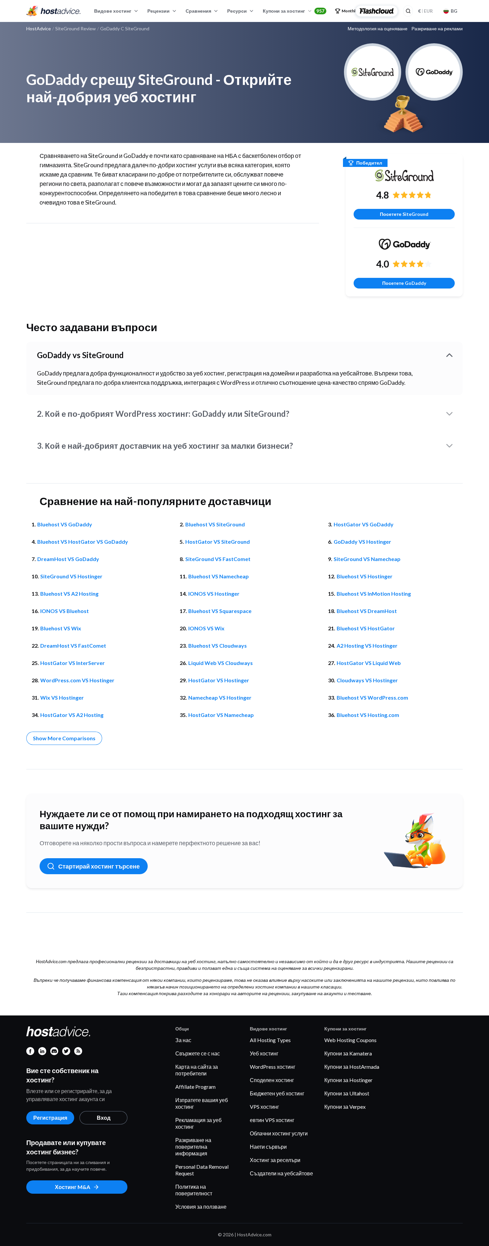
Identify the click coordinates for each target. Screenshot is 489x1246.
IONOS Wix (206, 628)
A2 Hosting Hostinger (367, 645)
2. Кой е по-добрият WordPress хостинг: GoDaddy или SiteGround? (163, 413)
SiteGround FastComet (217, 559)
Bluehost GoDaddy (64, 524)
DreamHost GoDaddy (68, 559)
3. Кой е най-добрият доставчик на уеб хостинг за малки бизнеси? (165, 445)
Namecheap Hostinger (219, 697)
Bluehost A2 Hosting (69, 593)
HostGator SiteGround (217, 541)
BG (454, 11)
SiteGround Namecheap (367, 559)
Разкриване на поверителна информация (193, 1146)
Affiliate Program (195, 1086)
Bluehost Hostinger (365, 576)
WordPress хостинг (272, 1066)
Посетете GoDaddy (404, 283)
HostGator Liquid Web (369, 663)
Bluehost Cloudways (217, 645)
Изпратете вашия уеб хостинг (201, 1103)
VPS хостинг (264, 1106)
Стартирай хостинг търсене (99, 866)
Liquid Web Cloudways (220, 663)
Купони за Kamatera (348, 1053)
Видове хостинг (112, 11)
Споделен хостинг (272, 1080)
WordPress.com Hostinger (77, 680)
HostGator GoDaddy (364, 524)
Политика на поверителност (193, 1189)
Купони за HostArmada (351, 1066)
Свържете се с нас (197, 1053)
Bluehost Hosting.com (368, 715)
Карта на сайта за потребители (196, 1069)
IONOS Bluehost (64, 611)
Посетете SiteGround (404, 214)
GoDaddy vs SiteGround (80, 355)
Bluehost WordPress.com (372, 697)
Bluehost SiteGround (215, 524)
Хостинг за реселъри (275, 1160)
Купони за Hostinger (348, 1080)
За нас (183, 1040)
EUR (425, 11)
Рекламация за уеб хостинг (198, 1123)
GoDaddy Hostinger (362, 541)
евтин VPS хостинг (272, 1120)
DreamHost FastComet (73, 645)
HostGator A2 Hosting (71, 715)
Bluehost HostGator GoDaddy (82, 541)
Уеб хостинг (264, 1053)
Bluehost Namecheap (218, 576)
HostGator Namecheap (221, 715)
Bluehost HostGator (366, 628)
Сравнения (198, 11)
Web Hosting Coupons (350, 1040)
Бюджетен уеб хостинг (277, 1093)
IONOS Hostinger (214, 593)
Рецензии (158, 11)
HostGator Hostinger (218, 680)
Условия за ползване (201, 1206)
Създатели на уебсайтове (281, 1173)
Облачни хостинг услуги (279, 1133)
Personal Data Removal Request (202, 1169)
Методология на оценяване (378, 28)
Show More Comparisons (64, 738)
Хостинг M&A (72, 1187)
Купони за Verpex (345, 1106)
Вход (103, 1117)
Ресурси (237, 11)
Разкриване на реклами (437, 28)
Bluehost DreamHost (367, 611)
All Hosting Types (270, 1040)
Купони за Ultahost (346, 1093)
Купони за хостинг (293, 11)
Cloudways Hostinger (367, 680)
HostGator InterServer (72, 663)
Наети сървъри (268, 1146)
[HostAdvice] (53, 11)
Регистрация (50, 1117)
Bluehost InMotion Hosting (374, 593)
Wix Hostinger (62, 697)
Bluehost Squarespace (219, 611)
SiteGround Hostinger (71, 576)
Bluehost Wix (60, 628)
